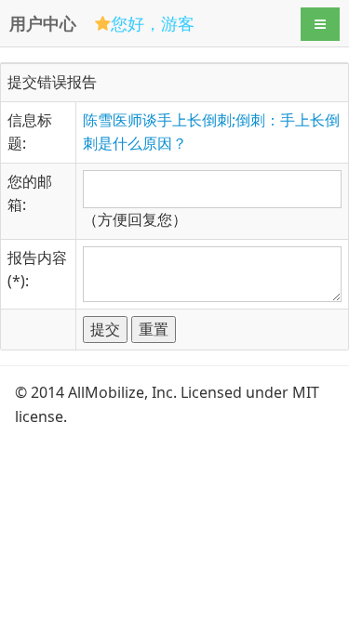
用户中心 (42, 23)
